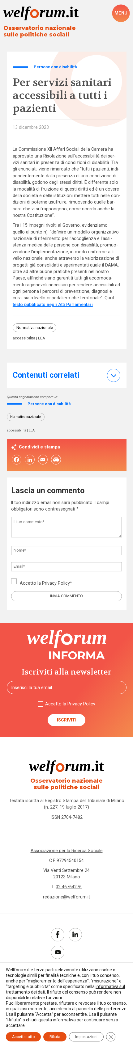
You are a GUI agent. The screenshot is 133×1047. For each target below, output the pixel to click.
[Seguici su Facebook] (57, 934)
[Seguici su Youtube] (57, 952)
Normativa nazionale (34, 327)
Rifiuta (54, 1037)
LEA (41, 338)
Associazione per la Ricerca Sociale (67, 850)
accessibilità (24, 338)
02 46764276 (69, 886)
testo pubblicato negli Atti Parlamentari (53, 304)
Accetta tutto (23, 1037)
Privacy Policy (56, 583)
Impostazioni (86, 1037)
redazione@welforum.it (66, 896)
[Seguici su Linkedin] (75, 934)
